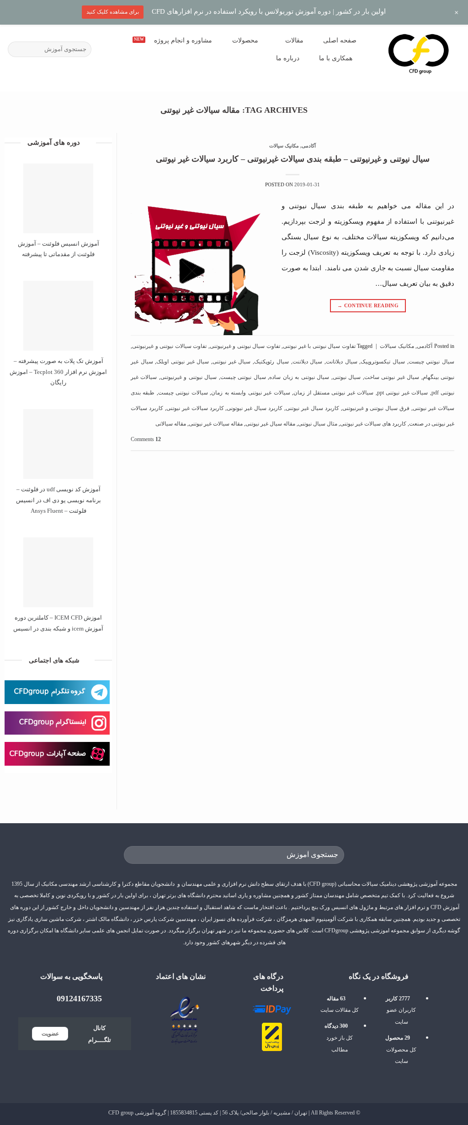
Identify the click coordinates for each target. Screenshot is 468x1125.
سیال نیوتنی (347, 377)
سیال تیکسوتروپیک (383, 361)
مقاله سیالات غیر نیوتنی (216, 424)
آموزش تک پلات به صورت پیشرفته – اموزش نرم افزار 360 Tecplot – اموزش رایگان (58, 371)
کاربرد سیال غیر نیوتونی (254, 408)
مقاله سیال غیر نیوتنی (270, 424)
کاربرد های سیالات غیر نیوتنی (373, 424)
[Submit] (16, 49)
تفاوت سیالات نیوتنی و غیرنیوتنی (169, 346)
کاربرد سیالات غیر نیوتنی (195, 408)
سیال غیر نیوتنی (231, 361)
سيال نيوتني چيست (431, 361)
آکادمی (309, 145)
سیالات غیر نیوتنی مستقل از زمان (333, 392)
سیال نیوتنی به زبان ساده (299, 377)
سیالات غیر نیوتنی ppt (402, 392)
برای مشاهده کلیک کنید (112, 12)
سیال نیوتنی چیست (243, 377)
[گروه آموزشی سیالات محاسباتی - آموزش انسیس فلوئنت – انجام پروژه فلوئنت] (418, 53)
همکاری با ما (335, 58)
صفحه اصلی (339, 40)
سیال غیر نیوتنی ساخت (391, 377)
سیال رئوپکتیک (271, 361)
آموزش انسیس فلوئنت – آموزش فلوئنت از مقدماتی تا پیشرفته (58, 249)
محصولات (245, 40)
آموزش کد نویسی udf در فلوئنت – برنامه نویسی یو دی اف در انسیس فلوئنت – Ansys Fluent (58, 500)
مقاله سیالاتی (170, 424)
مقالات (294, 40)
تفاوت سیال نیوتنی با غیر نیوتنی (319, 346)
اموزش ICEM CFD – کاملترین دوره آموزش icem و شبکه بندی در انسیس (58, 622)
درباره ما (287, 58)
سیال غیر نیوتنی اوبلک (182, 361)
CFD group (120, 1112)
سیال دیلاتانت (341, 361)
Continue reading (368, 305)
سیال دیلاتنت (307, 361)
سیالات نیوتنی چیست (183, 392)
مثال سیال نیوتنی (317, 424)
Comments (146, 439)
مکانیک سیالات (284, 145)
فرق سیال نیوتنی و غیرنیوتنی (376, 408)
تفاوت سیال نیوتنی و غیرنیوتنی (245, 346)
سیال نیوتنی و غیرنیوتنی (188, 377)
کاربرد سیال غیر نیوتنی (312, 408)
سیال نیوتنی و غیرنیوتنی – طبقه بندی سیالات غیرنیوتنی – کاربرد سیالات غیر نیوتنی (293, 158)
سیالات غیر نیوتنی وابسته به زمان (250, 392)
